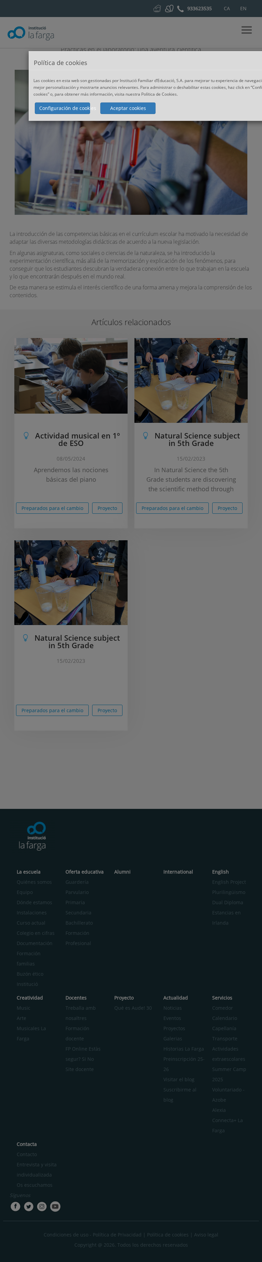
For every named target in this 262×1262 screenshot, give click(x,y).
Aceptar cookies (128, 108)
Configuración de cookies (64, 108)
